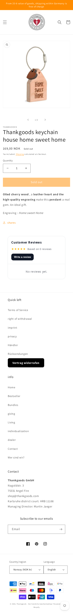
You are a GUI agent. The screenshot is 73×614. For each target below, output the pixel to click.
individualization (18, 431)
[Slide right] (45, 119)
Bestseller (14, 396)
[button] (5, 22)
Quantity (8, 160)
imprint (12, 327)
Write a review (22, 257)
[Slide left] (28, 119)
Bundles (13, 405)
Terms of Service (18, 310)
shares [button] (11, 222)
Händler (13, 345)
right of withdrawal (20, 318)
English (52, 569)
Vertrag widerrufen (26, 363)
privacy (12, 336)
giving (11, 413)
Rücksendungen (18, 354)
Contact (13, 448)
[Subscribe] (60, 529)
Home (11, 387)
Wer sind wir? (16, 457)
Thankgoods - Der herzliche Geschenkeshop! (35, 604)
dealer (12, 440)
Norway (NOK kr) (22, 569)
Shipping (20, 154)
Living (11, 422)
